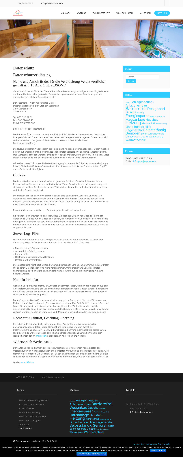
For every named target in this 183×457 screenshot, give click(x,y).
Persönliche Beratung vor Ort (33, 400)
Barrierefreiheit (101, 13)
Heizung (133, 122)
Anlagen (65, 13)
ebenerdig (140, 113)
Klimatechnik (149, 123)
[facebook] (162, 3)
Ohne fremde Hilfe (138, 126)
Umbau (130, 136)
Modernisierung (161, 124)
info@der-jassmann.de (52, 3)
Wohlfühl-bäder (125, 13)
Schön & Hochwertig (29, 412)
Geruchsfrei (161, 116)
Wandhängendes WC (141, 137)
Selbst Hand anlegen (29, 420)
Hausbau (152, 119)
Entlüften (153, 116)
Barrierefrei (136, 108)
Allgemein (145, 13)
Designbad (156, 109)
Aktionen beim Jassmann (31, 404)
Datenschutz (25, 428)
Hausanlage (135, 119)
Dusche (131, 112)
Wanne (152, 136)
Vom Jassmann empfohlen (32, 416)
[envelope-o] (167, 3)
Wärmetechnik (136, 140)
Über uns (162, 13)
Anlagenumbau (136, 105)
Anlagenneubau (143, 102)
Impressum (41, 335)
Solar (144, 133)
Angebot (128, 102)
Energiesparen (138, 116)
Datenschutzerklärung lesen (92, 454)
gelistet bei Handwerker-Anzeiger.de (151, 444)
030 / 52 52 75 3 (25, 3)
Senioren (133, 133)
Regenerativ (134, 130)
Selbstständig (154, 130)
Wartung (81, 13)
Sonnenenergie (155, 133)
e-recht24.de (27, 362)
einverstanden (158, 450)
